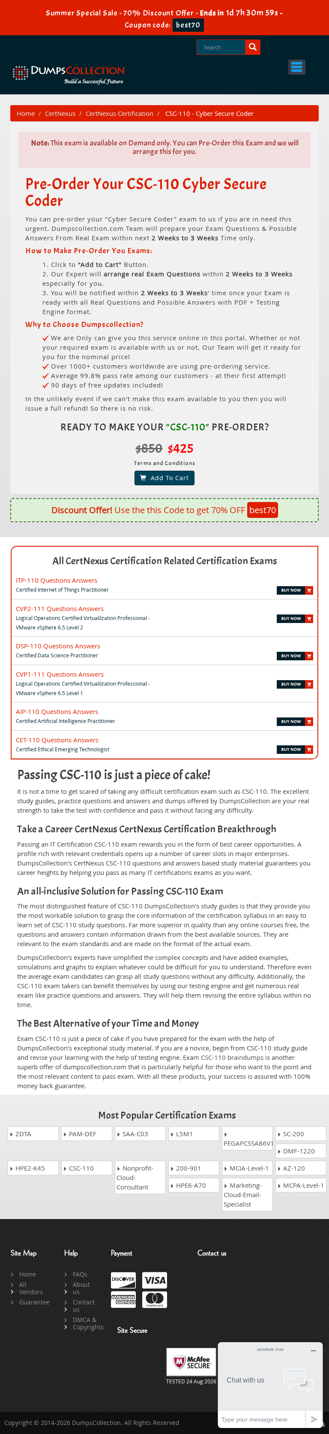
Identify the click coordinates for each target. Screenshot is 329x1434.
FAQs (80, 1274)
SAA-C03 (134, 1133)
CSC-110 (80, 1168)
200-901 (187, 1168)
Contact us (84, 1305)
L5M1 (183, 1133)
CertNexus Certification (119, 113)
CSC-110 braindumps (232, 1057)
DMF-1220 (298, 1151)
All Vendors (31, 1288)
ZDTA (22, 1133)
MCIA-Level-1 (248, 1168)
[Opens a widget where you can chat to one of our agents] (270, 1385)
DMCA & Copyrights (85, 1323)
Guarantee (32, 1302)
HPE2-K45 (29, 1168)
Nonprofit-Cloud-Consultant (135, 1177)
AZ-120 (293, 1168)
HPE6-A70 (190, 1185)
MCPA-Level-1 (302, 1185)
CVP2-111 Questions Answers (60, 608)
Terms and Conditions (164, 463)
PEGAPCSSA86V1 (248, 1143)
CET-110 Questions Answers (57, 739)
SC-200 (292, 1133)
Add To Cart (168, 478)
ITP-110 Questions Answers (56, 580)
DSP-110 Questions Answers (58, 645)
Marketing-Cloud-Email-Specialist (243, 1194)
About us (81, 1288)
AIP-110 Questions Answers (57, 711)
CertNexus (60, 113)
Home (26, 113)
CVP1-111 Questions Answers (60, 674)
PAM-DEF (81, 1133)
